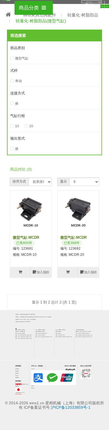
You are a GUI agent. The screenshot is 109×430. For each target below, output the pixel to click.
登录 (102, 6)
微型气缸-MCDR (26, 237)
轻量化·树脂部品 (82, 15)
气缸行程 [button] (17, 116)
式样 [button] (14, 70)
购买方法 (33, 388)
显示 (63, 181)
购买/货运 (17, 371)
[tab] (54, 48)
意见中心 (17, 375)
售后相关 (17, 368)
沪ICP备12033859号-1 (71, 407)
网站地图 (17, 377)
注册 (107, 6)
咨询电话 (17, 373)
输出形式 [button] (17, 138)
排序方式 (19, 181)
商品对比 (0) (21, 169)
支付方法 (33, 368)
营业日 (32, 385)
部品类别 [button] (17, 48)
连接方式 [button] (17, 93)
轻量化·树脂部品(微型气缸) (41, 20)
